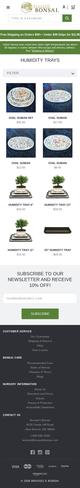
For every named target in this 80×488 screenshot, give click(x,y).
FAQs (40, 345)
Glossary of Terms (40, 371)
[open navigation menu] (8, 7)
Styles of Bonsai (40, 367)
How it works (40, 350)
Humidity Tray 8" (21, 204)
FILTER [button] (13, 73)
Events (40, 398)
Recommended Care (40, 363)
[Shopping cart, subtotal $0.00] (73, 8)
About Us (40, 389)
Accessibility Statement (40, 407)
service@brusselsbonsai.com (40, 440)
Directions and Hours (40, 393)
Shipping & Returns (43, 50)
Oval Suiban (57, 117)
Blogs (40, 376)
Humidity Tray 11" (21, 250)
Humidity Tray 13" (57, 204)
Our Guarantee (40, 336)
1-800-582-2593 (40, 435)
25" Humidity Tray (57, 250)
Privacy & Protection (40, 402)
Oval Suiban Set (21, 117)
